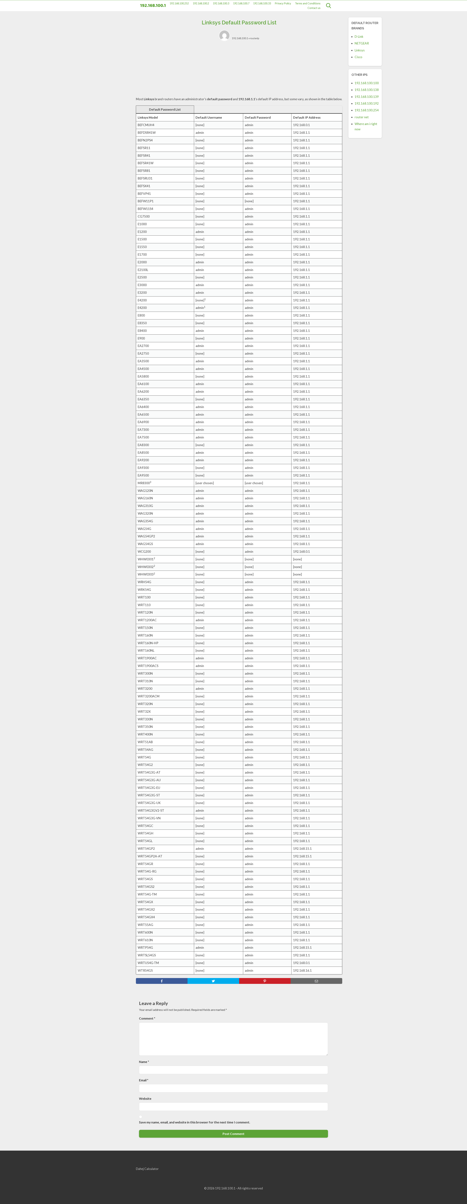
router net (362, 117)
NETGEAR (362, 43)
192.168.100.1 (153, 6)
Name (144, 1062)
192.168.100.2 (201, 3)
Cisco (358, 57)
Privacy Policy (283, 3)
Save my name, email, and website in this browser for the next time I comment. (194, 1122)
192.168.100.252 (179, 3)
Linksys (360, 50)
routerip (254, 38)
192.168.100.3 (221, 3)
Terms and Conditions (308, 3)
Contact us (314, 7)
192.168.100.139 (367, 97)
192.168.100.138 (367, 90)
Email (143, 1080)
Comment (147, 1018)
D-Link (359, 36)
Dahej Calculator (147, 1169)
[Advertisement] (239, 71)
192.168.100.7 (241, 3)
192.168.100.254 (367, 110)
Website (145, 1098)
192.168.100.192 (367, 103)
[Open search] (328, 5)
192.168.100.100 (367, 83)
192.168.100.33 (262, 3)
